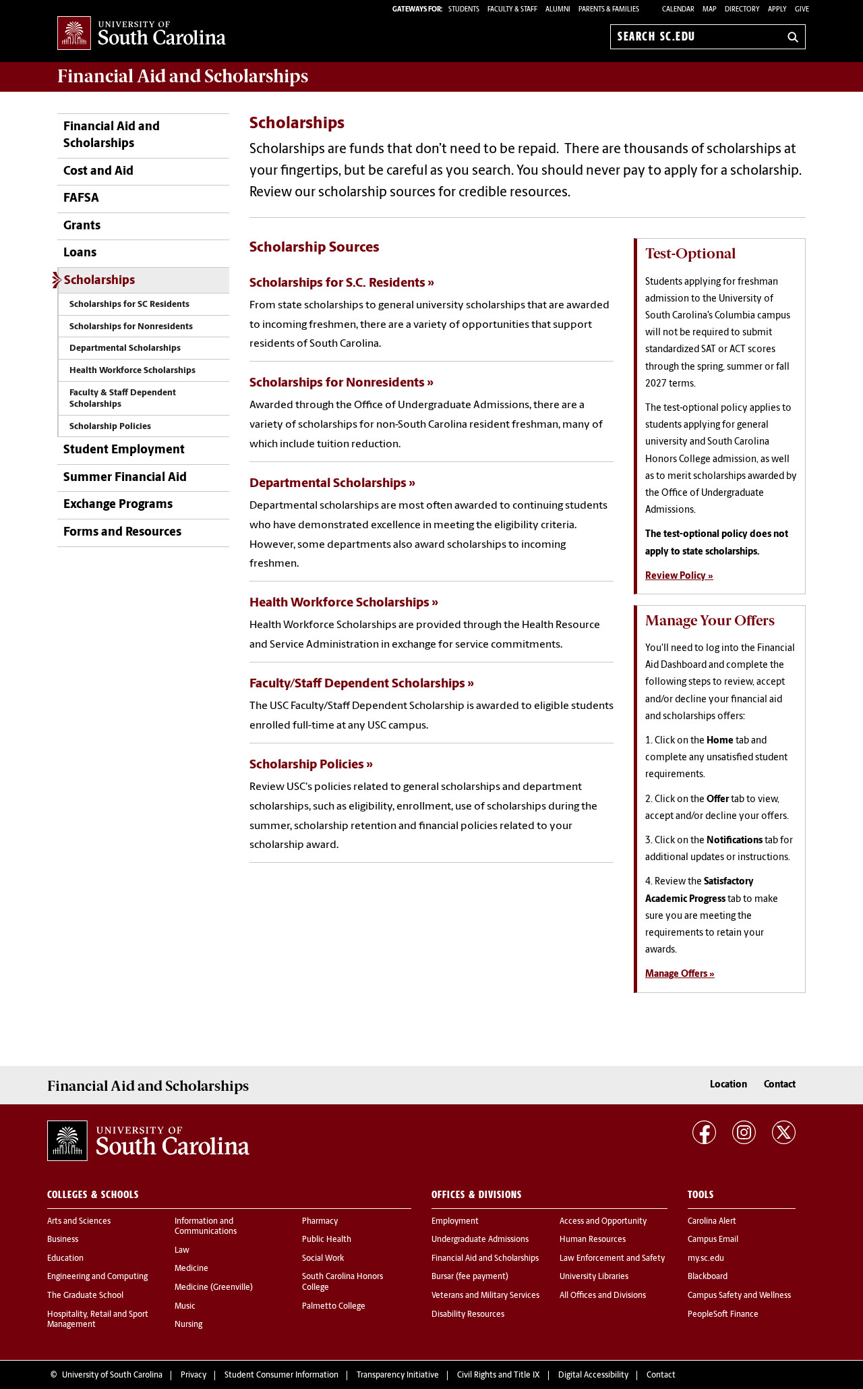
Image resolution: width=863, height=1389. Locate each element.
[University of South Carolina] (148, 1140)
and (182, 76)
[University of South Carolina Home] (141, 34)
